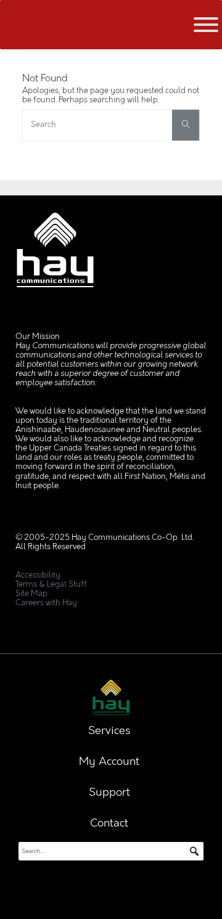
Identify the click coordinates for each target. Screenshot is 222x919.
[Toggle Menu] (206, 24)
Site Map (31, 593)
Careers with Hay (46, 603)
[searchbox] (111, 851)
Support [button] (109, 792)
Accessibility (37, 575)
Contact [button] (109, 823)
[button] (194, 851)
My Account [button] (109, 762)
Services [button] (109, 731)
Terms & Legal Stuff (51, 584)
